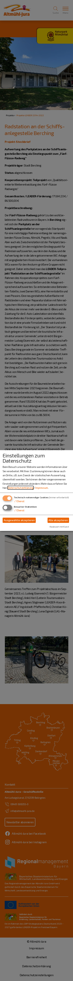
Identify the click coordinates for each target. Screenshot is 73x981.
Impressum (41, 487)
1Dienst (19, 501)
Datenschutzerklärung (20, 487)
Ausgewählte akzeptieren (19, 520)
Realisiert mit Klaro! (59, 526)
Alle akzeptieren (58, 520)
